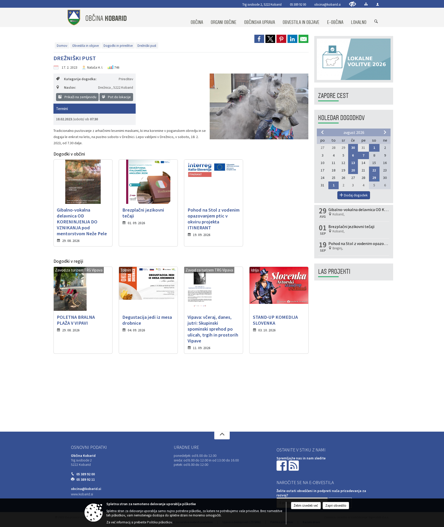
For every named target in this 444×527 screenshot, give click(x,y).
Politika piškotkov (159, 522)
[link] (259, 39)
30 (353, 147)
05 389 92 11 (85, 479)
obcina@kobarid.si (327, 4)
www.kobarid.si (82, 494)
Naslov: (70, 87)
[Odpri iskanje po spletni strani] (376, 21)
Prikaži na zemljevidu (80, 97)
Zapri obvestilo (335, 505)
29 (374, 177)
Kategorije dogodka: (80, 79)
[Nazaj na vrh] (222, 435)
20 (353, 170)
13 (353, 162)
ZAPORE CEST (333, 96)
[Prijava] (377, 4)
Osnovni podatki (89, 447)
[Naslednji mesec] (385, 132)
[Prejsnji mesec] (322, 132)
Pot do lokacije (119, 97)
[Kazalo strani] (366, 4)
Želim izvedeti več (306, 505)
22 (374, 170)
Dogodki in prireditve (118, 45)
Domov (62, 45)
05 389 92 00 (298, 4)
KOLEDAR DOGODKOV (341, 118)
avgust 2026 (354, 132)
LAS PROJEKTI (334, 271)
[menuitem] (197, 17)
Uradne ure (186, 447)
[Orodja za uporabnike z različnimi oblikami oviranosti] (352, 4)
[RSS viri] (294, 465)
